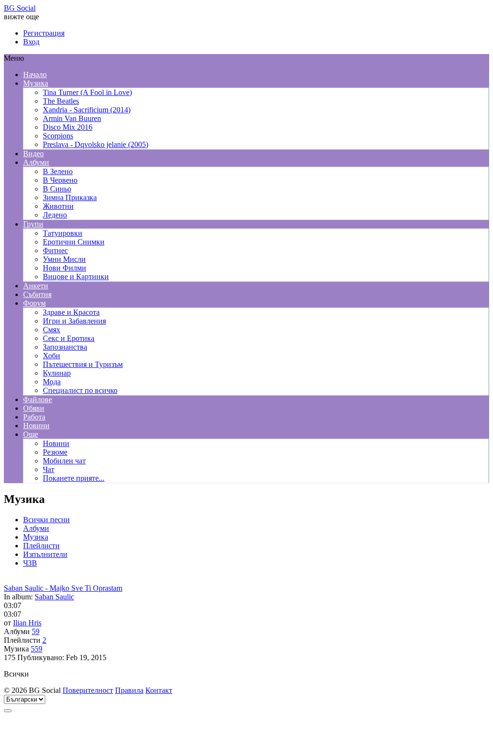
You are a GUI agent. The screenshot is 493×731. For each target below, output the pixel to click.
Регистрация (44, 33)
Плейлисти (41, 545)
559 (36, 649)
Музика (35, 537)
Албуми (36, 528)
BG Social (20, 8)
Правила (129, 690)
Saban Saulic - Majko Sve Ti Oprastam (63, 588)
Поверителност (88, 690)
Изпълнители (45, 554)
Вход (31, 42)
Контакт (158, 690)
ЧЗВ (30, 563)
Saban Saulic (54, 597)
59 (35, 631)
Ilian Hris (27, 623)
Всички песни (46, 519)
